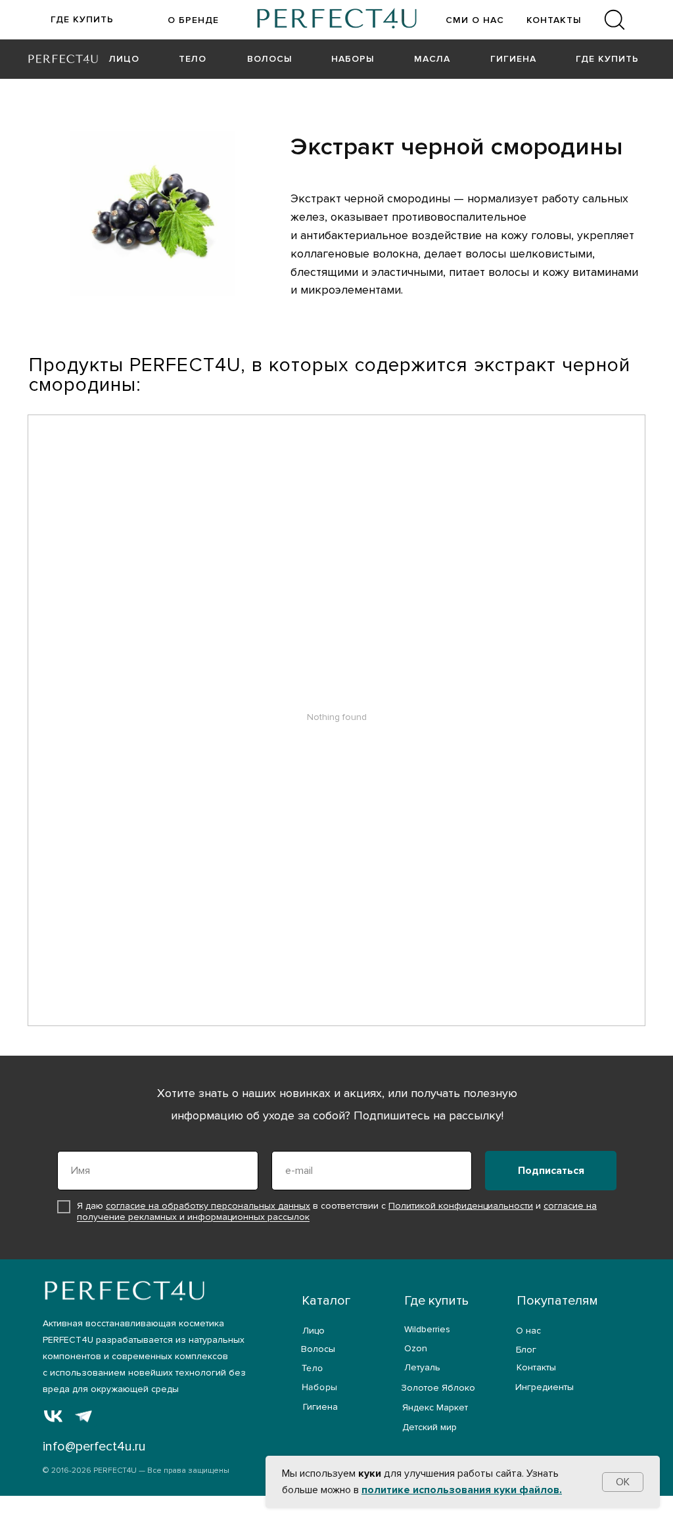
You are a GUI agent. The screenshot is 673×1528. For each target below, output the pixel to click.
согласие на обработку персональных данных (208, 1205)
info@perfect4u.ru (94, 1446)
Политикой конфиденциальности (460, 1205)
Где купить (436, 1301)
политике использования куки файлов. (461, 1489)
